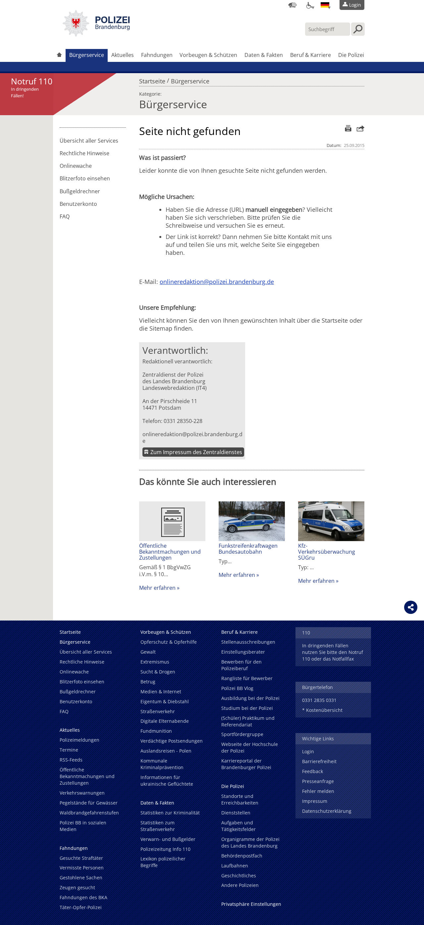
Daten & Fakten (263, 55)
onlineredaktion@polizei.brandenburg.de (192, 437)
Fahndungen (157, 55)
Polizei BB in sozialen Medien (83, 825)
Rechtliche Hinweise (84, 153)
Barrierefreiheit (319, 761)
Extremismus (154, 662)
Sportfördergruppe (242, 734)
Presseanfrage (318, 781)
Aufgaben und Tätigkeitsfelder (238, 825)
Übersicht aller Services (89, 140)
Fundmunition (156, 731)
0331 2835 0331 (319, 700)
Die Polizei (351, 55)
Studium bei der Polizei (247, 708)
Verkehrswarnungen (82, 793)
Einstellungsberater (243, 652)
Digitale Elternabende (164, 721)
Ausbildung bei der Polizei (250, 698)
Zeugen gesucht (77, 887)
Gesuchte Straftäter (81, 858)
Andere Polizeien (240, 885)
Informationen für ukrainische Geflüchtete (166, 780)
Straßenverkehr (157, 711)
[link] (96, 34)
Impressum (314, 801)
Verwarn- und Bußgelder (167, 839)
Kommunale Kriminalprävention (162, 764)
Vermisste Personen (82, 867)
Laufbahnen (234, 865)
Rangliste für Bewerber (247, 678)
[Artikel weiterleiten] (358, 128)
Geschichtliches (238, 875)
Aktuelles (122, 55)
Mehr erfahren (157, 588)
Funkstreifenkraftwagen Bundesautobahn (248, 549)
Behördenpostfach (241, 856)
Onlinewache (76, 165)
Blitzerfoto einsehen (85, 178)
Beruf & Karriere (310, 55)
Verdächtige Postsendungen (171, 741)
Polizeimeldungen (79, 740)
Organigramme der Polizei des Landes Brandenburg (250, 842)
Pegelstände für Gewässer (89, 803)
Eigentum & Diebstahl (164, 701)
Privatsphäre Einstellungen (251, 904)
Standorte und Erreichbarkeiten (239, 799)
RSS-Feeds (71, 760)
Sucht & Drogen (157, 672)
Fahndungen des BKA (83, 897)
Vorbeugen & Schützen (208, 55)
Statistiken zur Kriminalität (170, 812)
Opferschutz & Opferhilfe (168, 642)
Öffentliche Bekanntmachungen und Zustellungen (170, 552)
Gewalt (148, 652)
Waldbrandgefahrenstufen (89, 812)
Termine (69, 750)
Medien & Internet (160, 691)
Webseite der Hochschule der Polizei (249, 747)
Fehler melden (318, 791)
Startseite (152, 79)
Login (308, 751)
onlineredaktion (182, 282)
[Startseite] (59, 55)
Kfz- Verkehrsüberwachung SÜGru (326, 552)
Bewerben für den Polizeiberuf (241, 665)
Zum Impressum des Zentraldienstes (196, 452)
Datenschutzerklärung (326, 811)
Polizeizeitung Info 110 (165, 849)
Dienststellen (235, 812)
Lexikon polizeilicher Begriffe (163, 862)
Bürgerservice (86, 55)
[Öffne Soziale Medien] (410, 607)
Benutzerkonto (78, 204)
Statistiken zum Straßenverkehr (157, 825)
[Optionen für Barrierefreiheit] (309, 5)
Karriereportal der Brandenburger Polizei (246, 764)
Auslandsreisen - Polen (165, 751)
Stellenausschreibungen (248, 642)
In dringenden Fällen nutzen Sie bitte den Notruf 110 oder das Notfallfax (332, 652)
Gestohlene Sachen (81, 877)
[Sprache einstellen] (325, 5)
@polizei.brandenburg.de (239, 282)
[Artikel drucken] (347, 128)
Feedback (312, 771)
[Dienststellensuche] (292, 5)
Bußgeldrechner (80, 191)
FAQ (65, 216)
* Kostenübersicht (322, 710)
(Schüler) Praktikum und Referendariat (248, 721)
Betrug (147, 681)
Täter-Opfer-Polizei (81, 907)
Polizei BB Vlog (237, 688)
